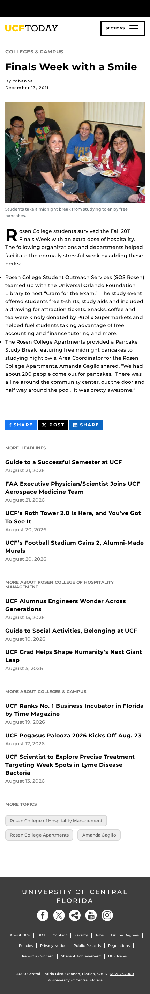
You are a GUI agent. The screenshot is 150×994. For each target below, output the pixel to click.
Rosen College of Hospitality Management (56, 820)
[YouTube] (91, 915)
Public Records (87, 945)
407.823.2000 (122, 974)
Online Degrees (125, 935)
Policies (26, 945)
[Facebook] (43, 915)
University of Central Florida (75, 896)
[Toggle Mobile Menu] (143, 8)
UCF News (117, 956)
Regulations (119, 945)
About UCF (20, 935)
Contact (60, 935)
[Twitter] (59, 915)
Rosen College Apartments (39, 835)
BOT (41, 935)
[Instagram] (107, 915)
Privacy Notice (53, 945)
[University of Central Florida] (53, 8)
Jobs (99, 935)
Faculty (81, 935)
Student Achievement (81, 956)
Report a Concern (38, 956)
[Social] (75, 915)
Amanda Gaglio (99, 835)
